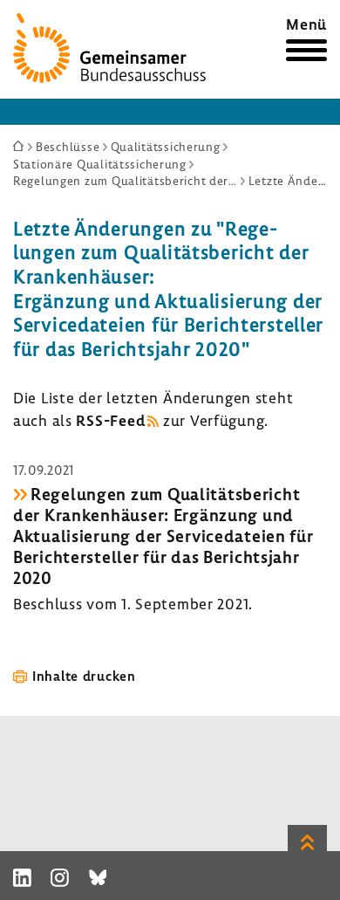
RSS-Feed (110, 420)
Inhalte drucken (84, 675)
